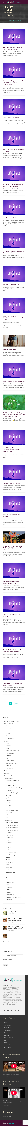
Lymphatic (8, 797)
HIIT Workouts (9, 864)
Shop (5, 1042)
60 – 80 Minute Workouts (12, 830)
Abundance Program (11, 783)
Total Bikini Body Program (12, 810)
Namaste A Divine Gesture (12, 483)
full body (5, 994)
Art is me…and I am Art (11, 284)
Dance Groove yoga (10, 855)
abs (4, 987)
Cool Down (8, 850)
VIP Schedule (9, 812)
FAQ (5, 1040)
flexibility (19, 992)
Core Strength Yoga (11, 852)
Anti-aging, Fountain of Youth (11, 721)
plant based (6, 999)
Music (5, 771)
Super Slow (8, 892)
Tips (7, 758)
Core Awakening (11, 815)
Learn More (6, 1077)
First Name (6, 955)
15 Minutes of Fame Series (12, 780)
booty (14, 987)
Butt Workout (9, 842)
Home (12, 18)
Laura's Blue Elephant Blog (12, 750)
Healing (9, 728)
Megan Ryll (11, 1123)
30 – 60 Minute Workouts (12, 827)
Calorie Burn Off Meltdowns (12, 845)
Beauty (7, 743)
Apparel (8, 1044)
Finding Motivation (9, 349)
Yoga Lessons (9, 768)
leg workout (17, 997)
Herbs (7, 726)
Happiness (8, 745)
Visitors (7, 817)
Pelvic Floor (8, 802)
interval (11, 995)
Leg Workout (9, 869)
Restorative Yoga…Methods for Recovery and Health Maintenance (13, 82)
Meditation (8, 800)
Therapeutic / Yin (10, 894)
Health (7, 748)
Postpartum (7, 773)
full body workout (12, 994)
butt (18, 987)
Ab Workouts (9, 832)
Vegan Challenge (10, 738)
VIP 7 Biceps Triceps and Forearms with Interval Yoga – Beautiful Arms (13, 449)
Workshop (8, 765)
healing (19, 994)
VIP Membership (8, 1022)
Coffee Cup (9, 847)
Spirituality (8, 755)
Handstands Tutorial (10, 218)
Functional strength (8, 942)
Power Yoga (9, 887)
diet (15, 992)
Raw (7, 730)
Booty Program (9, 790)
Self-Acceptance (10, 753)
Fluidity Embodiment (11, 860)
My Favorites (7, 1047)
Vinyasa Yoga (9, 899)
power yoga (18, 999)
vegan (11, 1002)
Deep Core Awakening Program (13, 793)
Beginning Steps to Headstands (14, 381)
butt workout (6, 989)
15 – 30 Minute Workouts (12, 825)
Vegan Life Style (10, 760)
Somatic (8, 889)
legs (11, 997)
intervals (15, 995)
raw (4, 1000)
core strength (6, 992)
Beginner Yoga (9, 837)
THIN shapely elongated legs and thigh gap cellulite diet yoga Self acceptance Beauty (14, 414)
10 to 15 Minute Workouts (12, 822)
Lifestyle (17, 18)
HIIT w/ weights (9, 862)
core (16, 991)
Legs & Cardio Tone (10, 872)
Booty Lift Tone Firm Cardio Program (15, 788)
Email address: (8, 959)
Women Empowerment (11, 763)
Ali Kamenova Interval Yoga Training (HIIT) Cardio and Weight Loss (12, 548)
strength (11, 1000)
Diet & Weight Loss (8, 723)
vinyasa (15, 1002)
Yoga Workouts (8, 820)
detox (12, 992)
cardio (12, 989)
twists (20, 1000)
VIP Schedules (7, 1025)
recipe (7, 1000)
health (5, 995)
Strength (8, 807)
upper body (6, 1002)
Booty (7, 840)
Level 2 (7, 877)
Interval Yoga (9, 867)
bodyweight (9, 987)
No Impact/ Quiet (10, 882)
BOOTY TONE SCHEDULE (14, 935)
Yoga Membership (8, 778)
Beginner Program (10, 785)
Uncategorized (8, 775)
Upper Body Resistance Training (13, 897)
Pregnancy (8, 805)
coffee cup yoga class (9, 991)
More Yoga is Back (13, 911)
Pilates (7, 884)
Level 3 (7, 879)
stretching (16, 1000)
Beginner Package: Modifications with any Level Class (13, 318)
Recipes (8, 733)
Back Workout (9, 835)
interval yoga (6, 997)
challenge (16, 989)
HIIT (8, 995)
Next (16, 703)
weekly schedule (9, 1004)
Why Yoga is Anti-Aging (11, 118)
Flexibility (8, 857)
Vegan (7, 735)
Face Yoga (8, 795)
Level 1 (7, 874)
